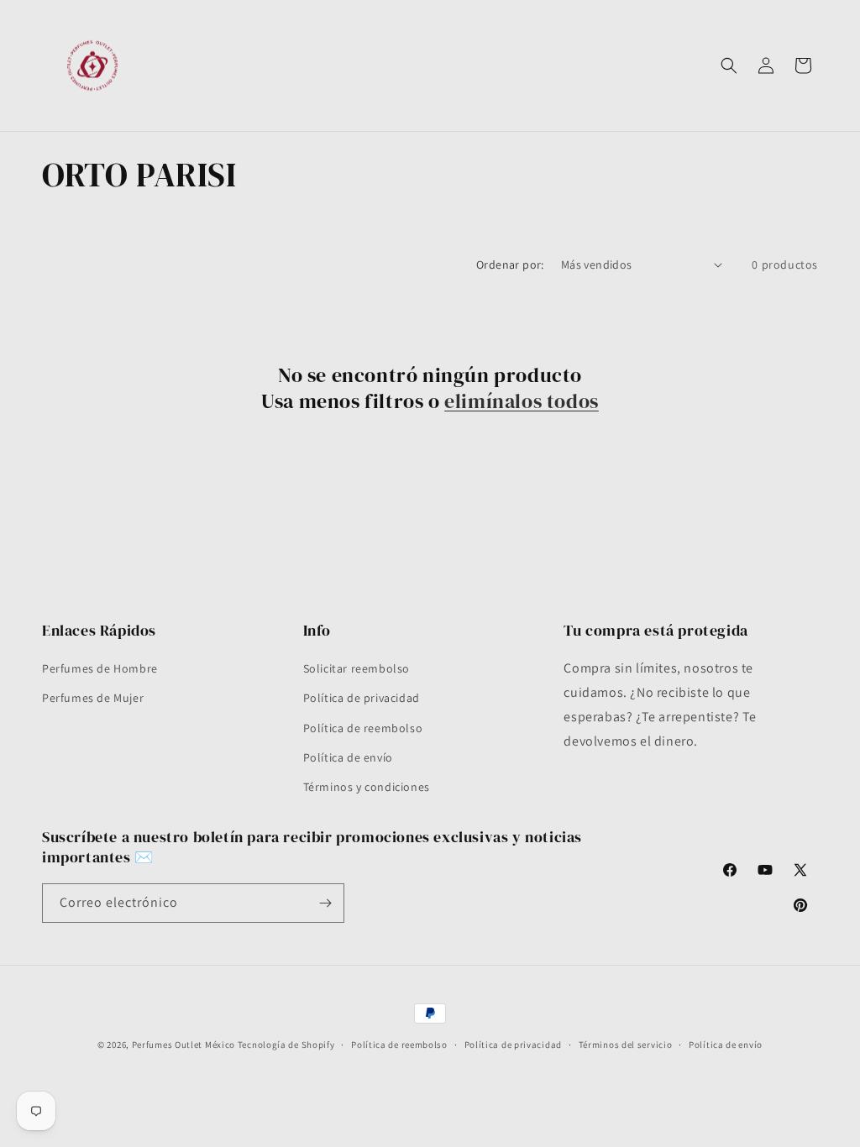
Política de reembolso (363, 728)
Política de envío (348, 757)
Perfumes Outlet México (185, 1044)
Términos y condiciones (366, 786)
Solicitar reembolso (356, 668)
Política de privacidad (361, 697)
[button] (729, 65)
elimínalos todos (521, 401)
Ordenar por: (510, 264)
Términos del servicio (626, 1044)
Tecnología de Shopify (286, 1044)
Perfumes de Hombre (100, 668)
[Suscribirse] (325, 903)
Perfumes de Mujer (93, 697)
